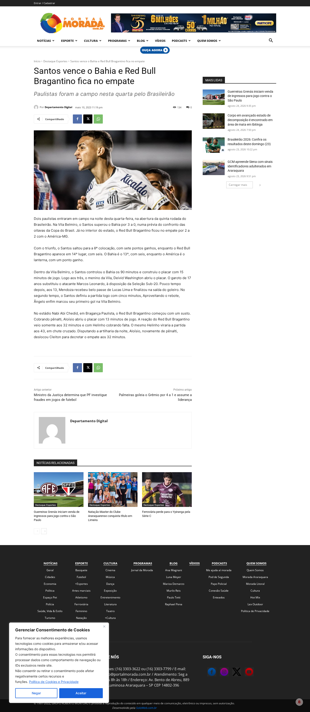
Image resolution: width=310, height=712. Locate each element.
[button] (270, 40)
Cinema (110, 570)
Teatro (110, 611)
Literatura (110, 604)
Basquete (81, 570)
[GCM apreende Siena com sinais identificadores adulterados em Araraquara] (214, 167)
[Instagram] (219, 672)
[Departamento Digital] (37, 107)
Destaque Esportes (55, 61)
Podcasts (179, 41)
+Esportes (81, 584)
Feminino (81, 611)
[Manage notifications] (299, 702)
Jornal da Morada (142, 570)
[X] (87, 119)
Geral (50, 570)
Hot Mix (255, 597)
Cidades (50, 577)
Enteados (219, 597)
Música (110, 577)
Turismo (50, 618)
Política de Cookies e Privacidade (54, 682)
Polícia (50, 604)
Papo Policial (219, 584)
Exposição (110, 591)
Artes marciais (81, 591)
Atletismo (81, 597)
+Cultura (110, 618)
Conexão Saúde (219, 591)
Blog (141, 41)
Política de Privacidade (255, 611)
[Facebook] (77, 119)
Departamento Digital (58, 107)
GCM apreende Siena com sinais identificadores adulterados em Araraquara (250, 166)
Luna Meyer (173, 577)
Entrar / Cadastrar (44, 3)
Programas (117, 41)
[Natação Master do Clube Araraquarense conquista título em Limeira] (113, 489)
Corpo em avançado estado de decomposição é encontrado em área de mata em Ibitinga (250, 120)
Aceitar (81, 693)
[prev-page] (36, 531)
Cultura (91, 41)
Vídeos (160, 41)
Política (49, 591)
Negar (36, 693)
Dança (110, 584)
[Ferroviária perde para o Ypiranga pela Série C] (167, 489)
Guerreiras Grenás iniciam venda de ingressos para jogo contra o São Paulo (56, 516)
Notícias (44, 41)
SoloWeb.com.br (146, 708)
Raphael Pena (173, 604)
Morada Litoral (255, 584)
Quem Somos (207, 41)
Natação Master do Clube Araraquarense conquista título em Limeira (110, 516)
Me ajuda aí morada (218, 570)
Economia (50, 584)
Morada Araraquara (255, 577)
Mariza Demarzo (173, 584)
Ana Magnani (173, 570)
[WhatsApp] (98, 119)
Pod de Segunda (219, 577)
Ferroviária (81, 604)
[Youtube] (244, 672)
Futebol (81, 577)
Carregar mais (238, 185)
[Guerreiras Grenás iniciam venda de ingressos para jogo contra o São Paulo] (59, 489)
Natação (81, 618)
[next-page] (44, 531)
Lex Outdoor (255, 604)
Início (37, 61)
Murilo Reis (174, 591)
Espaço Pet (50, 597)
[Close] (104, 626)
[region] (59, 663)
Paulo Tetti (173, 597)
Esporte (67, 41)
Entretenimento (110, 597)
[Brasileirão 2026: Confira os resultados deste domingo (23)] (214, 145)
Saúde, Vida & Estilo (49, 611)
